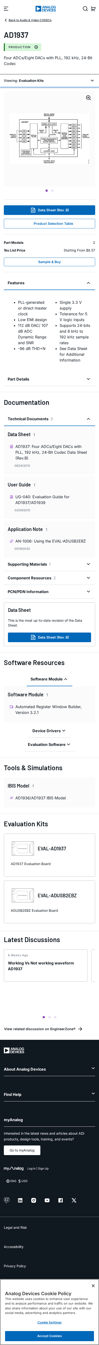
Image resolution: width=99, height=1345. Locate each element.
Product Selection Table (53, 223)
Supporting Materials (29, 564)
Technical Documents (30, 418)
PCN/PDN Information (28, 591)
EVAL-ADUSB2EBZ (57, 895)
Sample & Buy (49, 262)
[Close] (93, 1285)
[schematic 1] (49, 139)
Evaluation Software (47, 744)
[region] (49, 1312)
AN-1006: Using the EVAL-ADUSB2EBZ (50, 541)
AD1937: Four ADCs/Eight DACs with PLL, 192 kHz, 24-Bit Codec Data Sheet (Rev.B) (51, 452)
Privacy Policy (15, 1266)
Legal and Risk (15, 1227)
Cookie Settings (49, 1322)
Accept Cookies (49, 1336)
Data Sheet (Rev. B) (53, 210)
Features (16, 282)
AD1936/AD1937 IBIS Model (40, 797)
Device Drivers (46, 730)
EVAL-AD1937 (52, 848)
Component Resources (32, 578)
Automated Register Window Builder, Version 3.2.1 (48, 709)
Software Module (47, 679)
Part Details (18, 379)
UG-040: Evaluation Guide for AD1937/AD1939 (42, 499)
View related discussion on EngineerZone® (39, 1029)
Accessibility (14, 1247)
